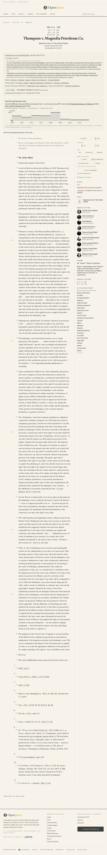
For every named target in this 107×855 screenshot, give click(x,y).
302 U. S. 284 (50, 739)
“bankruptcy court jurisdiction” (37, 86)
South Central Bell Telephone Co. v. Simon (60, 77)
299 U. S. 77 (41, 733)
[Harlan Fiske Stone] (79, 228)
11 (45, 628)
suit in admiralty (36, 736)
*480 (11, 240)
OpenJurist (6, 22)
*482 (11, 432)
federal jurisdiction (83, 330)
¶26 (17, 757)
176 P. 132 (42, 768)
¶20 (17, 685)
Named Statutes (52, 833)
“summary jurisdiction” (72, 86)
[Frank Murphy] (79, 222)
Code (13, 14)
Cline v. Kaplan (24, 83)
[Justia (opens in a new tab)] (28, 837)
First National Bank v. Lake (39, 77)
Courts (21, 14)
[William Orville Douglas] (79, 255)
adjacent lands (24, 284)
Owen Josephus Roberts (90, 243)
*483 (11, 529)
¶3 (17, 157)
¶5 (17, 168)
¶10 (17, 371)
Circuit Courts (63, 610)
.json (13, 796)
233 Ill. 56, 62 (34, 705)
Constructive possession (85, 318)
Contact (35, 850)
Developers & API (83, 817)
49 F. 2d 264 (54, 730)
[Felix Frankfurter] (79, 217)
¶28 (17, 783)
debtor (79, 323)
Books (52, 14)
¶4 (17, 162)
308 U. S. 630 (24, 685)
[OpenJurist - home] (53, 8)
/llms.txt (80, 820)
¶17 (17, 660)
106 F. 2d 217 (24, 668)
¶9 (17, 338)
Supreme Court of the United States (53, 43)
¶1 (17, 138)
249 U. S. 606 (60, 768)
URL (80, 152)
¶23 (17, 713)
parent (79, 350)
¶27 (17, 765)
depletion (80, 325)
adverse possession (36, 268)
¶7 (17, 231)
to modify (65, 643)
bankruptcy (81, 308)
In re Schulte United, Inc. (38, 730)
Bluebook (99, 152)
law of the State (61, 625)
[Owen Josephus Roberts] (79, 244)
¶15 (17, 633)
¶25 (17, 730)
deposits (80, 328)
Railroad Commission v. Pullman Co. (41, 83)
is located (52, 296)
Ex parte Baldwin (54, 80)
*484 (11, 594)
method (79, 343)
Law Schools (51, 831)
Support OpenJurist (90, 829)
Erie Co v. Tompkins (18, 80)
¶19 (17, 676)
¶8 (17, 320)
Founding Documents (54, 836)
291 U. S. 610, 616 (33, 491)
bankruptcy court (52, 213)
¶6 (17, 213)
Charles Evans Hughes (89, 210)
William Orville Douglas (90, 254)
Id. (20, 730)
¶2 (17, 142)
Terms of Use (70, 850)
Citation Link (89, 152)
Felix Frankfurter (88, 216)
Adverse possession (83, 305)
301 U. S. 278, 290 (40, 542)
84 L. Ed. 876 (53, 32)
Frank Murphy (87, 221)
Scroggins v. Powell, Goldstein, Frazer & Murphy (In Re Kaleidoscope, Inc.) (53, 69)
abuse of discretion (60, 497)
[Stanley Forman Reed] (79, 250)
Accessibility (23, 850)
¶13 (17, 517)
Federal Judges (52, 825)
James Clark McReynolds (90, 238)
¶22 (17, 704)
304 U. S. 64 (45, 783)
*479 (12, 137)
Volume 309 (15, 22)
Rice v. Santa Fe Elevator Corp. (15, 106)
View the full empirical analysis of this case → (18, 132)
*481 (11, 340)
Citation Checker (52, 841)
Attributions (59, 850)
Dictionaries (41, 14)
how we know (44, 90)
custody (79, 320)
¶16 (17, 654)
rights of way (24, 396)
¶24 (17, 721)
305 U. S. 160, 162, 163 (51, 693)
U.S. (22, 22)
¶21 (17, 693)
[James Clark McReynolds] (79, 239)
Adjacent (80, 300)
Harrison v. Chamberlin (61, 83)
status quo (61, 582)
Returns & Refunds (46, 850)
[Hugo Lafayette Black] (79, 233)
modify (79, 345)
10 (50, 591)
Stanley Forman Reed (89, 248)
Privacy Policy (82, 850)
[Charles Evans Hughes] (79, 212)
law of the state (82, 338)
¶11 (17, 417)
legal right (22, 588)
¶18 (17, 668)
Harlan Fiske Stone (88, 227)
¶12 (17, 496)
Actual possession (83, 298)
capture (79, 313)
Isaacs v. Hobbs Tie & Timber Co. (36, 80)
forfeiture (80, 333)
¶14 (17, 547)
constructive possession (27, 423)
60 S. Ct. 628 (53, 30)
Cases (5, 14)
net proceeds (23, 509)
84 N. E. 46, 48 (47, 705)
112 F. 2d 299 (43, 676)
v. (28, 676)
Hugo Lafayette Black (89, 232)
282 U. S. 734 (47, 721)
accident (80, 295)
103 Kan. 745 (31, 768)
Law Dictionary (52, 822)
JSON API (80, 823)
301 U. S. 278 (50, 765)
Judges (30, 14)
